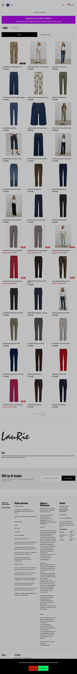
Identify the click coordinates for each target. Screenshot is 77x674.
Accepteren (43, 668)
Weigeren (33, 668)
